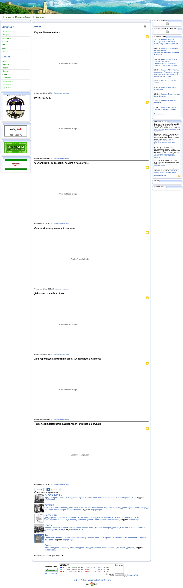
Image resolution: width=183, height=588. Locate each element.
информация (49, 500)
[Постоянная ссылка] (61, 93)
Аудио (47, 545)
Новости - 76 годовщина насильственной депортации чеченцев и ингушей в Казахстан (164, 141)
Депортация (8, 27)
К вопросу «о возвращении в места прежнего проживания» (93, 520)
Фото (47, 535)
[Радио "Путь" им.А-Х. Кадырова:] (167, 32)
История (49, 505)
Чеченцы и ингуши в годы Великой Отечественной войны (69, 528)
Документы (50, 515)
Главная (6, 56)
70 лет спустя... (53, 495)
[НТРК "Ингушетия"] (167, 24)
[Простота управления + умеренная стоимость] (91, 586)
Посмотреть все (160, 114)
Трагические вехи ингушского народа (104, 507)
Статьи (48, 525)
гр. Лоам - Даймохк (125, 548)
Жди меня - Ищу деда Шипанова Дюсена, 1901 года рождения (167, 129)
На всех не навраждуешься (107, 528)
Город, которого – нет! (54, 497)
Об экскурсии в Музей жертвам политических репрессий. (90, 497)
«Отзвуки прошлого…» (126, 497)
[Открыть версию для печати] (145, 26)
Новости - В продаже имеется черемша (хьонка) (165, 171)
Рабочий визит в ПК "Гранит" (99, 538)
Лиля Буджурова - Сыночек (56, 548)
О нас (8, 17)
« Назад (38, 489)
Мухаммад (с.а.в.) (23, 17)
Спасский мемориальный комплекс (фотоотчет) (65, 538)
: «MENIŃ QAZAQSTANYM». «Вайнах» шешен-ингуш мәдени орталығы (166, 42)
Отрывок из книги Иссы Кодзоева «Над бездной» (65, 507)
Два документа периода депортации (60, 518)
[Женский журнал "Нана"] (15, 119)
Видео (38, 26)
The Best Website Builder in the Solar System (91, 580)
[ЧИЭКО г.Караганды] (51, 572)
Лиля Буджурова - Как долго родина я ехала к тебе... (92, 548)
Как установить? (51, 573)
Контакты (40, 17)
